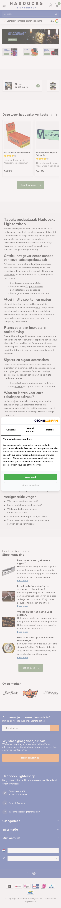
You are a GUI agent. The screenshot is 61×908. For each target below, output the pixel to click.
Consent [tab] (10, 429)
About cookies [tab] (30, 430)
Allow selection (30, 485)
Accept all (30, 477)
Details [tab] (50, 429)
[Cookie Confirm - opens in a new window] (46, 420)
